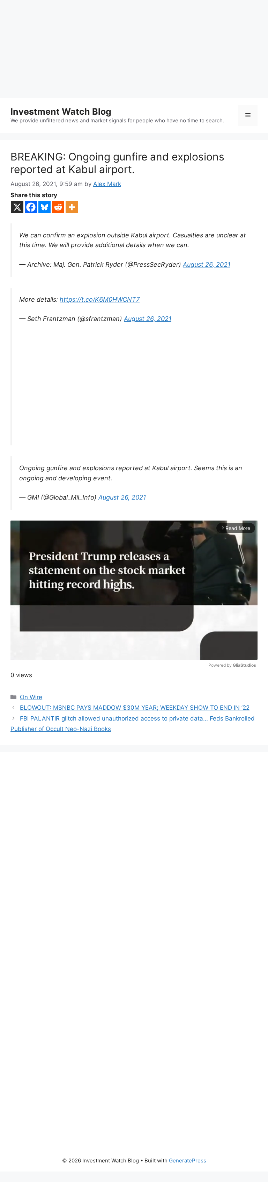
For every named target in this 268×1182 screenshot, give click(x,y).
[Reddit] (58, 207)
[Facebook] (31, 207)
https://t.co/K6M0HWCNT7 (100, 299)
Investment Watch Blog (60, 111)
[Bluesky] (44, 207)
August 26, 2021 (206, 264)
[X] (17, 207)
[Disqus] (134, 858)
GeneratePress (187, 1160)
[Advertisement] (134, 49)
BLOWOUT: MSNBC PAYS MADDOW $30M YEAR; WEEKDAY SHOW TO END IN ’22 (135, 707)
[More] (72, 207)
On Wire (31, 697)
